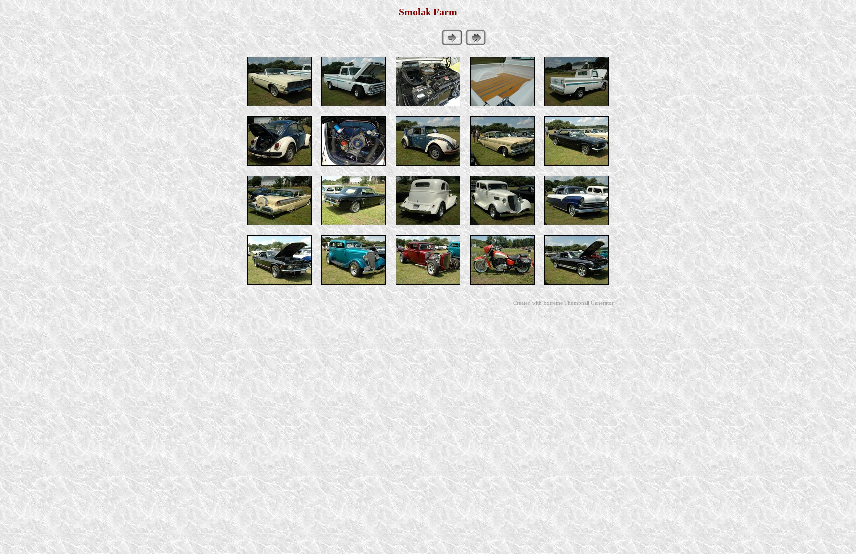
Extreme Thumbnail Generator (578, 303)
